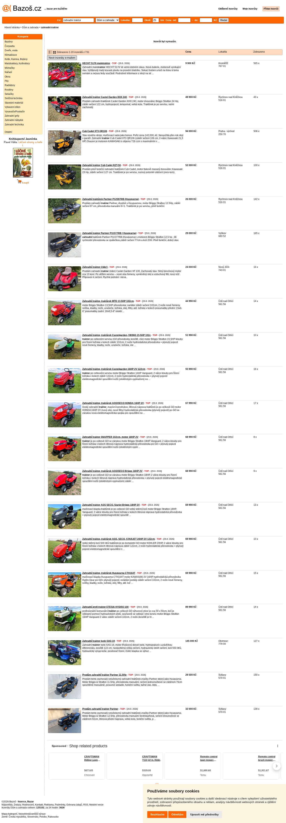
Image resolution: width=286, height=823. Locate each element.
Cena (188, 51)
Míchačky (10, 68)
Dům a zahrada (30, 27)
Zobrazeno (259, 51)
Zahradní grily (12, 115)
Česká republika (17, 816)
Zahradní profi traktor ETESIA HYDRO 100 (105, 607)
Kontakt (39, 804)
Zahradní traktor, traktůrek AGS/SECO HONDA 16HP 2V (113, 403)
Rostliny (9, 89)
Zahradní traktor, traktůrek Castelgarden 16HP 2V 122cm (113, 369)
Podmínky (60, 804)
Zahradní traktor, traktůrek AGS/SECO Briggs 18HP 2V (112, 471)
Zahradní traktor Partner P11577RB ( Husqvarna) (109, 233)
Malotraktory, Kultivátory (17, 63)
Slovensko (32, 816)
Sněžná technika (13, 98)
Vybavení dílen (12, 107)
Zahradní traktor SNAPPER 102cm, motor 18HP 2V (110, 437)
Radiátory (10, 85)
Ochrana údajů (74, 804)
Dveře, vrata (11, 50)
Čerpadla (10, 46)
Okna (7, 76)
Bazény (9, 41)
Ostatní (8, 132)
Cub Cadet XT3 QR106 (94, 131)
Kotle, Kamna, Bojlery (16, 59)
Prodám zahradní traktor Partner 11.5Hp (104, 675)
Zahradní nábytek (14, 120)
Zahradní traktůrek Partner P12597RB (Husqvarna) (110, 199)
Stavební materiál (14, 102)
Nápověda (7, 804)
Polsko (43, 816)
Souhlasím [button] (157, 814)
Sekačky (9, 94)
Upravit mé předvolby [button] (204, 814)
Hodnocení (28, 804)
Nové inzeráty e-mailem (62, 57)
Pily (7, 81)
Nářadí (8, 72)
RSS (85, 804)
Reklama (49, 804)
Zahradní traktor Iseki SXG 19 (98, 641)
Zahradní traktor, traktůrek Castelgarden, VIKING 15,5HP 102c (116, 335)
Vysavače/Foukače (15, 111)
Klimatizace (11, 55)
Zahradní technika (14, 124)
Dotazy (17, 804)
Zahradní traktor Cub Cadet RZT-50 (101, 165)
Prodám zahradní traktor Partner (100, 709)
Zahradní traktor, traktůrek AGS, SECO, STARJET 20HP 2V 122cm (118, 539)
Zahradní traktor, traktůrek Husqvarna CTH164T (108, 573)
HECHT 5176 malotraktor (96, 63)
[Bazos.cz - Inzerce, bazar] (22, 11)
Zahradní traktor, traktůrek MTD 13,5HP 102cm (108, 301)
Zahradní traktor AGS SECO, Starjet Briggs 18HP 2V (111, 505)
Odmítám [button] (177, 814)
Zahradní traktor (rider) (95, 267)
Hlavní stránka (12, 27)
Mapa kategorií (9, 813)
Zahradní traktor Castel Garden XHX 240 (104, 97)
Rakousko (53, 816)
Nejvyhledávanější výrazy (32, 813)
